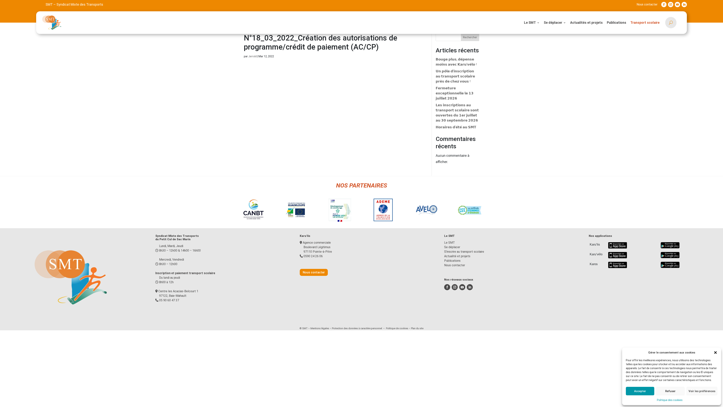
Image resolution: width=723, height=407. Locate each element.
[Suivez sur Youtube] (677, 4)
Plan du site (417, 328)
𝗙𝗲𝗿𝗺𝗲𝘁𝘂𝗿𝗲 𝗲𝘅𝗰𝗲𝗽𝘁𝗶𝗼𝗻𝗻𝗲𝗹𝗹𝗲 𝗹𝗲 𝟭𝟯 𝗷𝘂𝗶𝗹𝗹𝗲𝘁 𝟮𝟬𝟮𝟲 (455, 93)
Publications (616, 22)
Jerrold (252, 56)
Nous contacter (647, 4)
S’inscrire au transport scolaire (464, 251)
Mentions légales (319, 328)
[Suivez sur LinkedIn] (684, 4)
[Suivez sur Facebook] (664, 4)
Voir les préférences (702, 391)
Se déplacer (553, 22)
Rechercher (470, 37)
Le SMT (530, 22)
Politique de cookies (397, 328)
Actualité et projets (457, 256)
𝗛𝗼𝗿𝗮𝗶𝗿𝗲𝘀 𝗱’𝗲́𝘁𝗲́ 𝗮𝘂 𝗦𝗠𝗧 (456, 127)
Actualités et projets (586, 22)
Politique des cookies (670, 400)
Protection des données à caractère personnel (357, 328)
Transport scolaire (645, 22)
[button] (715, 352)
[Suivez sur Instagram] (670, 4)
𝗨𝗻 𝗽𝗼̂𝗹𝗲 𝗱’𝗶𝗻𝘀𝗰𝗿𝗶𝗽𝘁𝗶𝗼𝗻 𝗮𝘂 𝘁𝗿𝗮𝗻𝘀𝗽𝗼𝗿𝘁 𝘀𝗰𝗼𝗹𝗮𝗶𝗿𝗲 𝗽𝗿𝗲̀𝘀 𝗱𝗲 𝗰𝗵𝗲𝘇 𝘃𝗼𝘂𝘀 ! (455, 76)
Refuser (670, 391)
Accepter (640, 391)
